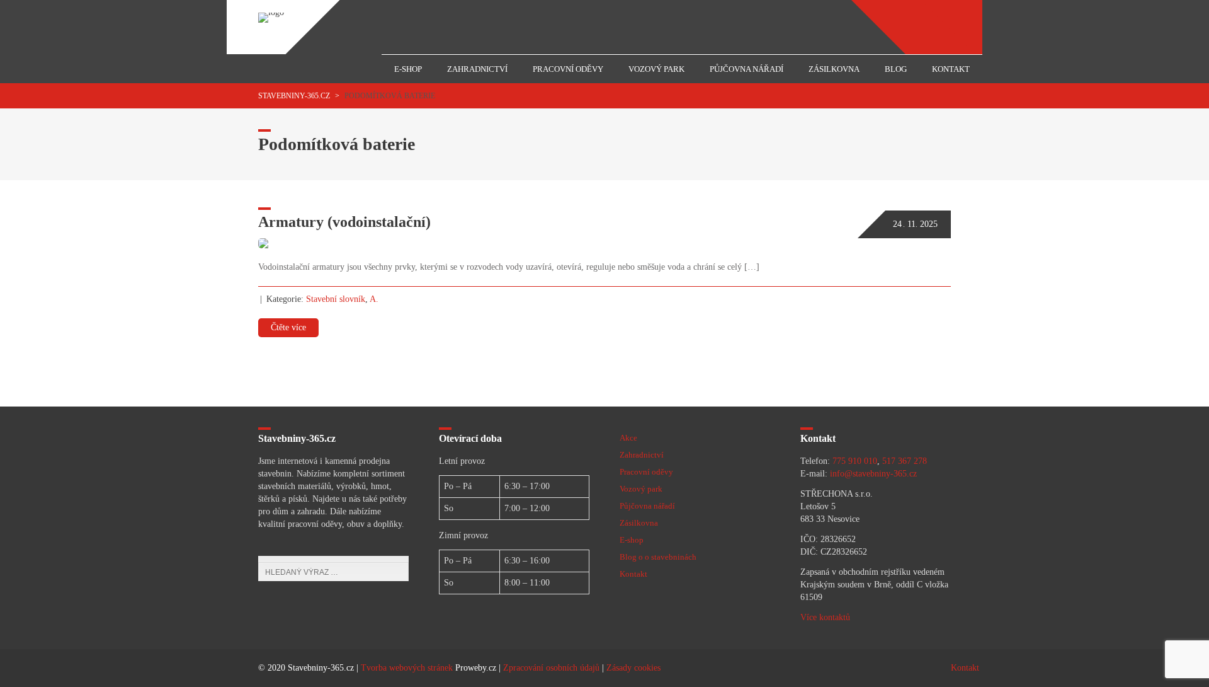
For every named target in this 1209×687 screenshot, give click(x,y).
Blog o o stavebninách (658, 557)
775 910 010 (854, 461)
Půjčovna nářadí (746, 69)
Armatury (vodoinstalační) (344, 222)
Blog (896, 69)
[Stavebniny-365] (271, 12)
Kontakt (951, 69)
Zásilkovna (834, 69)
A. (374, 299)
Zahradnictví (477, 69)
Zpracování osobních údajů (551, 668)
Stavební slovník (335, 299)
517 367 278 (904, 461)
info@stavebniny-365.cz (873, 473)
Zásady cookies (633, 668)
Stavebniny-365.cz (294, 95)
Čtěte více (288, 327)
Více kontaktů (825, 617)
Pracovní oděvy (568, 69)
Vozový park (656, 69)
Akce (628, 437)
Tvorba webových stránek (407, 668)
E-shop (408, 69)
